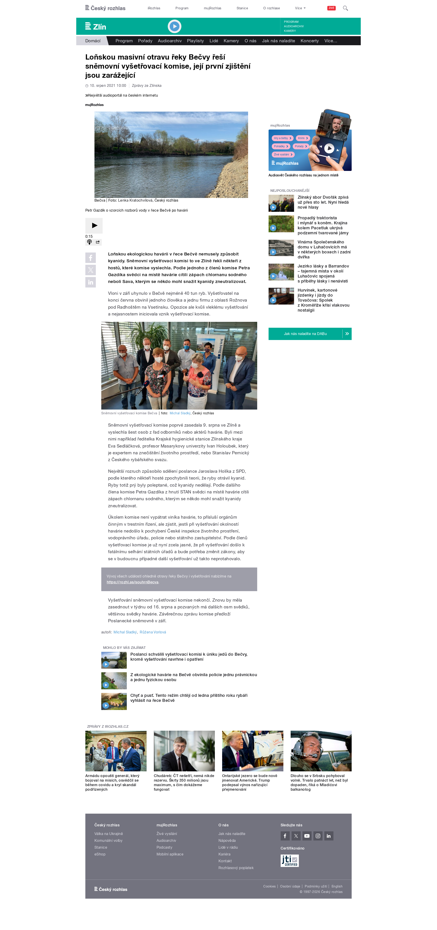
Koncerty (310, 40)
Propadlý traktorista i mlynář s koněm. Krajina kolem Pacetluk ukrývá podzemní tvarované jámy (323, 225)
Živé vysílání (281, 154)
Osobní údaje (290, 886)
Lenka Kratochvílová (135, 200)
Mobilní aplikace (170, 854)
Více (331, 40)
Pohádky (279, 146)
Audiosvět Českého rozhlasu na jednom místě (303, 175)
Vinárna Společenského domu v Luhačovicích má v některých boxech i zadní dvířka (324, 249)
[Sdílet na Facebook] (90, 257)
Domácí (93, 40)
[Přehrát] (94, 226)
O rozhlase (271, 8)
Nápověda (227, 840)
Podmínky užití (316, 886)
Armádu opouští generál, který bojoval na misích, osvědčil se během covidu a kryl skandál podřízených (112, 783)
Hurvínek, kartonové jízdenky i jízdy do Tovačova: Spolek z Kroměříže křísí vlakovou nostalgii (323, 300)
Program (181, 8)
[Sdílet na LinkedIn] (90, 282)
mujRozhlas (212, 8)
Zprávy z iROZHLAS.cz (108, 727)
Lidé (214, 40)
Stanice (242, 8)
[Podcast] (89, 242)
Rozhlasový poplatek (236, 868)
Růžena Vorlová (153, 632)
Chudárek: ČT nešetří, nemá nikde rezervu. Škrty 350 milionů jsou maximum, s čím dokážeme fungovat (184, 783)
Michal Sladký (180, 413)
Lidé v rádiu (228, 847)
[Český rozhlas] (105, 8)
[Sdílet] (98, 242)
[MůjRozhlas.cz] (94, 105)
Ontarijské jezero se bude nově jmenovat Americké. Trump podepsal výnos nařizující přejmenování (249, 783)
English (337, 886)
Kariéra (224, 854)
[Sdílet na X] (90, 270)
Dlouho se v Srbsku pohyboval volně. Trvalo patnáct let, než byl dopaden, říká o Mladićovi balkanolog (319, 783)
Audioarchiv (294, 26)
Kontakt (225, 861)
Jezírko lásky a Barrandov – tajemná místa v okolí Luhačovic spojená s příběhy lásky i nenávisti (323, 273)
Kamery (290, 30)
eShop (99, 854)
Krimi (301, 138)
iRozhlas (154, 8)
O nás (251, 40)
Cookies (269, 886)
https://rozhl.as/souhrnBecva (132, 582)
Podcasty (165, 847)
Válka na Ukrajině (108, 834)
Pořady (145, 40)
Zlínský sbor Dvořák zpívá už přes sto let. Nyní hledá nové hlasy (323, 202)
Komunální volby (108, 840)
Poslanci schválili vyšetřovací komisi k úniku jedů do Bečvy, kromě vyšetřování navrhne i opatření (189, 657)
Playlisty (195, 40)
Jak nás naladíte (278, 40)
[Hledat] (345, 8)
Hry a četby (281, 138)
